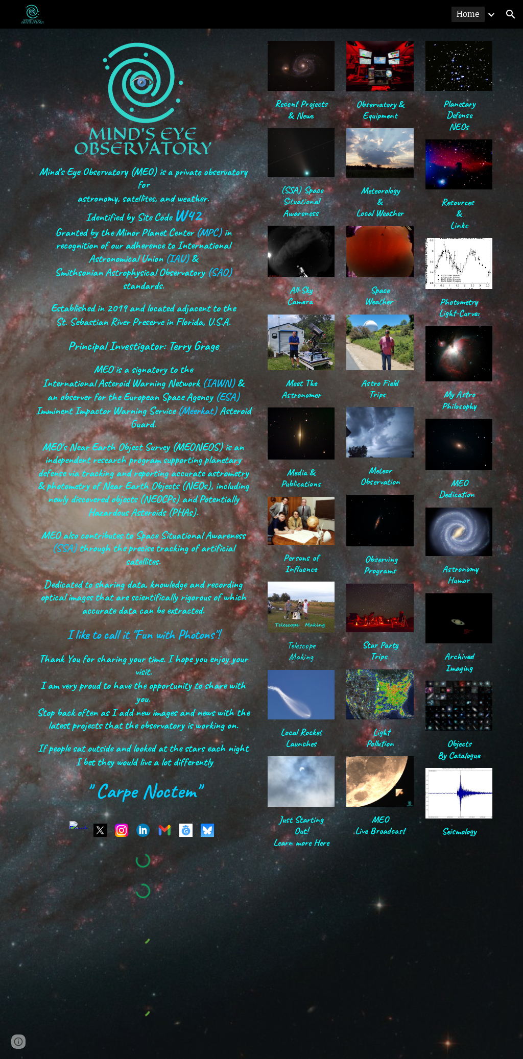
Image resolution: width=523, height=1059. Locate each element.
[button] (510, 14)
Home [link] (468, 14)
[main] (143, 488)
